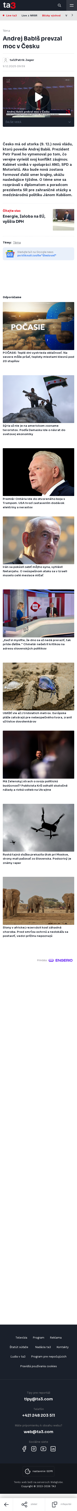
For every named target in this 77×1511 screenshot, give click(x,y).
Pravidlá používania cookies (38, 1366)
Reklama (56, 1337)
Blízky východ (51, 15)
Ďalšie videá (13, 122)
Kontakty (62, 1347)
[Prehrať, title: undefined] (38, 97)
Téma (6, 31)
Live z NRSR (29, 15)
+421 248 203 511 (38, 1415)
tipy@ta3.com (38, 1398)
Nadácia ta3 (43, 1347)
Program (38, 1337)
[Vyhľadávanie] (60, 5)
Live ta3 (11, 15)
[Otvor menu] (71, 5)
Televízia (21, 1337)
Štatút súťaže (19, 1347)
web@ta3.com (38, 1431)
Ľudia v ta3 (17, 1356)
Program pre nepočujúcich (49, 1356)
